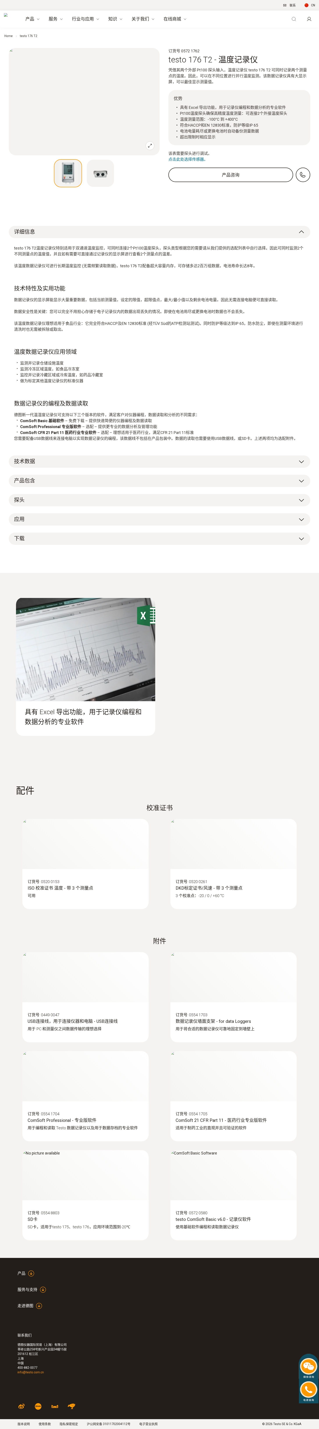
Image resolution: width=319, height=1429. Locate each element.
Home (8, 36)
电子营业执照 (148, 1424)
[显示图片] (68, 173)
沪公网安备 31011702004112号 (108, 1424)
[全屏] (150, 145)
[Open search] (294, 19)
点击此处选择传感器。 (188, 159)
